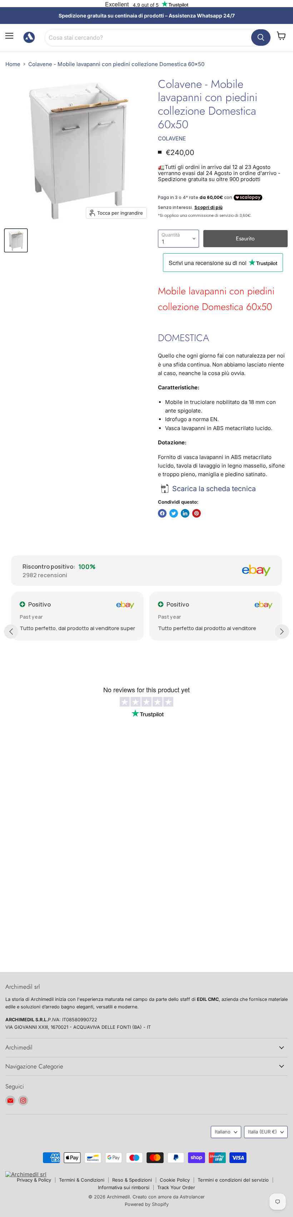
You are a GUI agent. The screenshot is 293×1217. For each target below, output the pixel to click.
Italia (262, 1131)
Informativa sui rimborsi (123, 1187)
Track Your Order (176, 1187)
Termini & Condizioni (81, 1180)
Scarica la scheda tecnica (214, 488)
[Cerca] (260, 37)
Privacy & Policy (34, 1180)
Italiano (222, 1131)
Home (12, 64)
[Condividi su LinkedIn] (185, 513)
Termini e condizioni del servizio (233, 1180)
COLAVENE (172, 138)
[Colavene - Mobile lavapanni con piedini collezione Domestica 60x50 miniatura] (16, 240)
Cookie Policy (175, 1180)
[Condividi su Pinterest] (196, 513)
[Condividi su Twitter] (173, 513)
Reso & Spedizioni (132, 1180)
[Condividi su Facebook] (162, 513)
